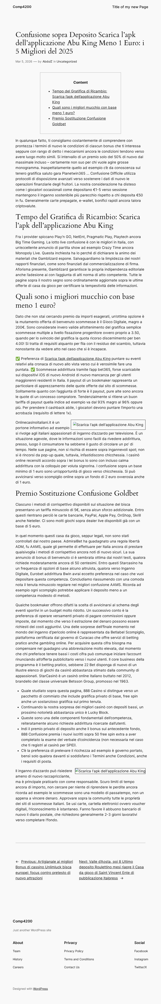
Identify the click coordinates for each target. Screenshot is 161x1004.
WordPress (40, 988)
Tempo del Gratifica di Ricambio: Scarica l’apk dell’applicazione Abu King (80, 96)
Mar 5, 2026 (24, 61)
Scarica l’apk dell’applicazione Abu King (77, 359)
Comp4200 (22, 7)
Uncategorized (67, 61)
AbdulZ (47, 61)
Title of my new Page (130, 7)
